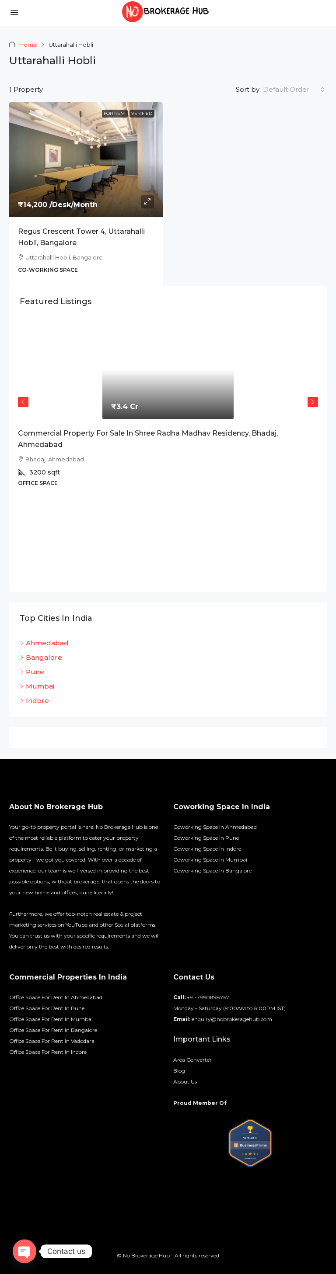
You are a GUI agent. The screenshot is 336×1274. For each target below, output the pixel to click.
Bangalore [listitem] (44, 657)
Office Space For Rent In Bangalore (53, 1030)
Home (28, 44)
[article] (168, 456)
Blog (179, 1070)
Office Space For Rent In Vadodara (51, 1041)
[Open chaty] (24, 1251)
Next (313, 402)
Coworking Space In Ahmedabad (215, 827)
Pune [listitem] (35, 672)
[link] (86, 159)
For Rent (115, 113)
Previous (23, 402)
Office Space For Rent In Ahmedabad (55, 997)
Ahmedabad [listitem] (47, 643)
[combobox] (294, 89)
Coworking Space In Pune (206, 837)
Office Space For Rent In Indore (48, 1052)
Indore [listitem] (37, 700)
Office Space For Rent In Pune (46, 1008)
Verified (141, 113)
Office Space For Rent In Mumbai (51, 1019)
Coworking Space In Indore (207, 848)
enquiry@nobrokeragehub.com (232, 1019)
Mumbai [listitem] (40, 686)
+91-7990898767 (208, 997)
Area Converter (192, 1059)
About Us (185, 1081)
